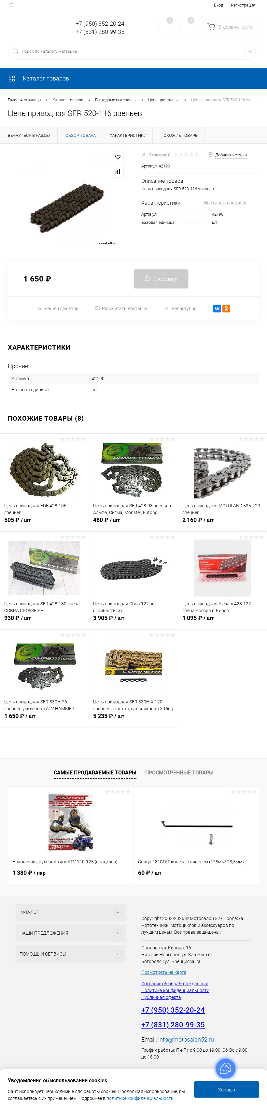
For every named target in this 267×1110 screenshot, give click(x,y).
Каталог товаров (45, 78)
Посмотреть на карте (163, 972)
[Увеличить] (67, 202)
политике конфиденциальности (140, 1098)
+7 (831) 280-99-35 (100, 31)
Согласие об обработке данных (174, 983)
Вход (218, 5)
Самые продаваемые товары (95, 773)
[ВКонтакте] (217, 308)
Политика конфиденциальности (175, 990)
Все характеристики (225, 202)
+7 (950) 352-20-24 (100, 23)
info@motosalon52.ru (186, 1039)
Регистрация (243, 5)
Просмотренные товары (179, 773)
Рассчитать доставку (124, 308)
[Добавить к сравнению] (118, 172)
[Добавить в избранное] (118, 157)
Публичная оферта (161, 997)
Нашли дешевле (61, 308)
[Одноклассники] (226, 308)
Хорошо (226, 1089)
